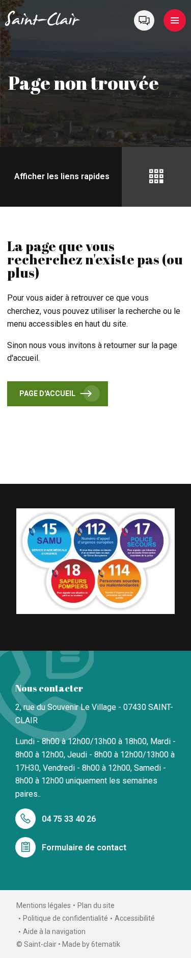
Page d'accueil (47, 393)
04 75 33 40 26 (69, 819)
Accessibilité (135, 918)
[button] (174, 20)
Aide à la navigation (54, 931)
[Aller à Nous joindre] (144, 20)
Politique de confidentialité (65, 918)
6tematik (105, 944)
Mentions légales (43, 905)
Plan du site (96, 905)
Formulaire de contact (84, 847)
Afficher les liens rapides (62, 176)
